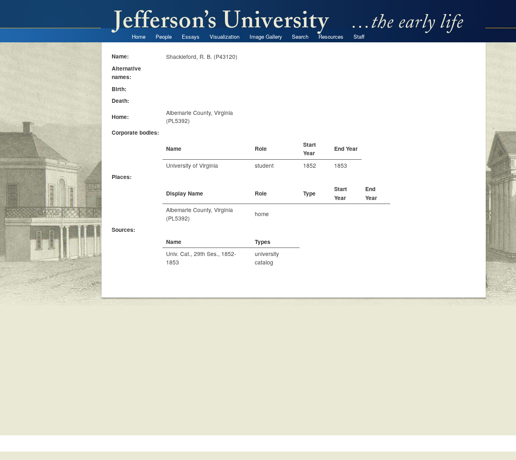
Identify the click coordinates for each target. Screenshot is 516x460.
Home (139, 36)
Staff (359, 36)
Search (300, 36)
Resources (330, 36)
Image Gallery (266, 36)
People (164, 36)
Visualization (224, 36)
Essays (191, 36)
